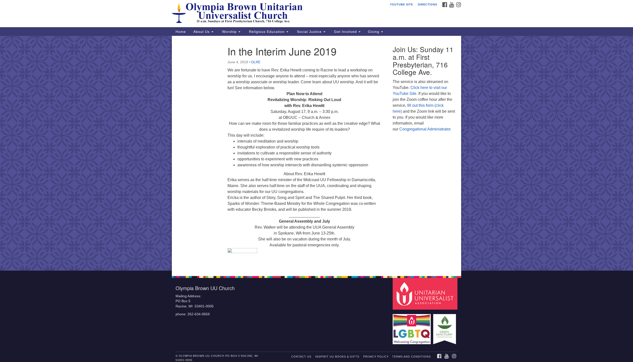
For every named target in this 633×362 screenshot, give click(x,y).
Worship (229, 32)
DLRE (255, 62)
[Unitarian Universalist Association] (426, 293)
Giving (374, 32)
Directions (427, 4)
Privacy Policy (376, 356)
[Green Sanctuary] (445, 327)
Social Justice (309, 32)
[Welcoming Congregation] (412, 327)
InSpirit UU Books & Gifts (337, 356)
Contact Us (301, 356)
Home (181, 32)
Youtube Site (401, 4)
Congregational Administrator (424, 129)
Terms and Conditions (411, 356)
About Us (202, 32)
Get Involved (345, 32)
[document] (316, 153)
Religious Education (267, 32)
